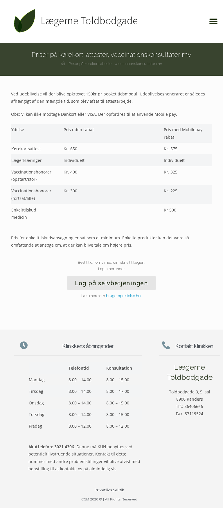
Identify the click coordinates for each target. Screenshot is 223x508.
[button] (213, 21)
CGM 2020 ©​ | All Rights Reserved (109, 499)
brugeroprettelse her (124, 296)
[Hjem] (63, 64)
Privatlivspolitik (109, 490)
